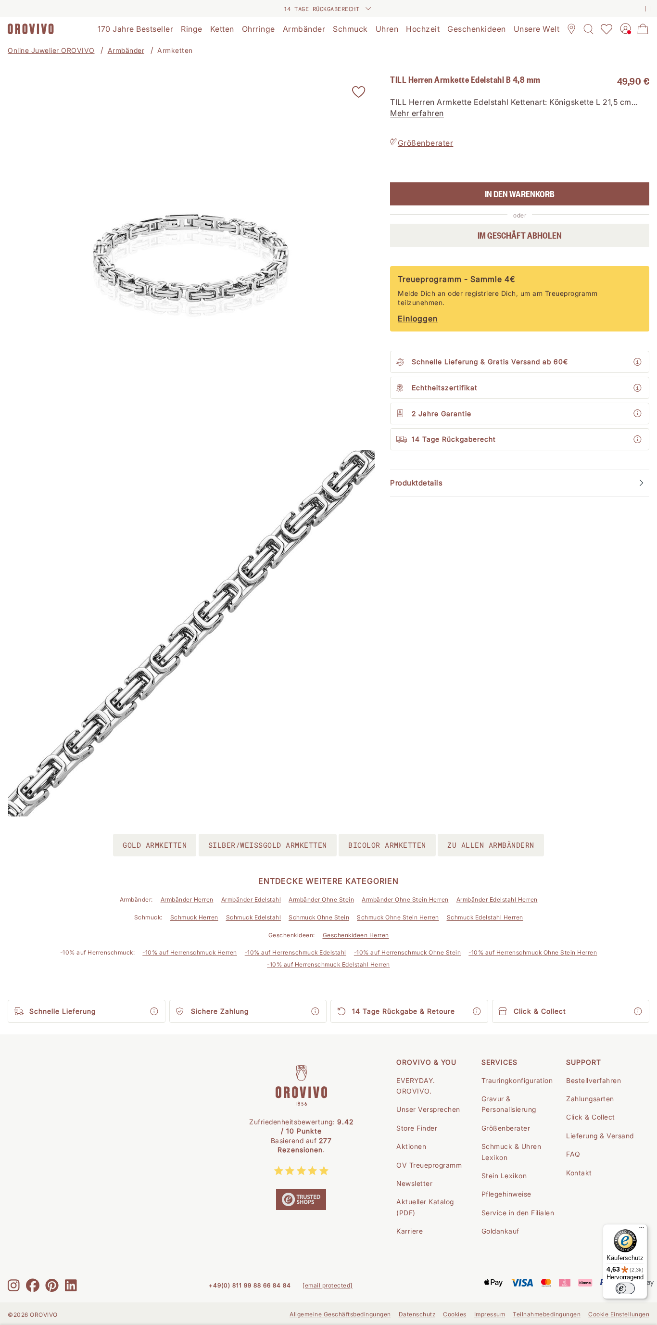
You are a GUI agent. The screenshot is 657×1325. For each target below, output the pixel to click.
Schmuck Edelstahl (253, 917)
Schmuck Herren (194, 917)
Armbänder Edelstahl (251, 899)
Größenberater (426, 143)
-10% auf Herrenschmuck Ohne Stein (407, 952)
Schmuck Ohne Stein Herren (398, 917)
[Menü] (641, 1230)
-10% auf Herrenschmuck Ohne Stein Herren (532, 952)
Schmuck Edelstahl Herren (485, 917)
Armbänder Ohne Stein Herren (405, 899)
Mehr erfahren (417, 113)
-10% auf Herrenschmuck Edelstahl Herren (328, 964)
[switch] (625, 1288)
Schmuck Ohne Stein (319, 917)
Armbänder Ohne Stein (321, 899)
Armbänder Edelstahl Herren (497, 899)
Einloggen (418, 318)
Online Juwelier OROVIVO (51, 50)
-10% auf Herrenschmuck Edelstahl (295, 952)
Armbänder (126, 50)
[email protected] (328, 1285)
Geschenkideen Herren (356, 935)
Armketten (175, 50)
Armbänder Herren (187, 899)
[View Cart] (643, 29)
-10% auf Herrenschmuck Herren (189, 952)
